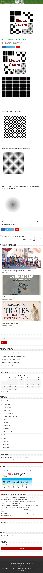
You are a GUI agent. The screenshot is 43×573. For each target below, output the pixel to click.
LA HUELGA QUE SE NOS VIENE (14, 235)
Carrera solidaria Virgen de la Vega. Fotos (16, 271)
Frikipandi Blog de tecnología (25, 563)
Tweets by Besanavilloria (8, 536)
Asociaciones (7, 407)
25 (27, 387)
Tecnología (6, 444)
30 (15, 389)
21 (4, 387)
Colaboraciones (7, 410)
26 (33, 387)
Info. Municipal (7, 432)
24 (21, 387)
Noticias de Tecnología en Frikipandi (14, 494)
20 (39, 384)
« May (3, 391)
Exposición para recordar (11, 323)
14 (4, 384)
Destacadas (6, 425)
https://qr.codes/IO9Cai (8, 460)
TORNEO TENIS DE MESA (8, 365)
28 (4, 389)
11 (27, 382)
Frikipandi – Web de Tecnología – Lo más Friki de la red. (17, 457)
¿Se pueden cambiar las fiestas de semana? (13, 356)
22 (10, 387)
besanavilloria (7, 42)
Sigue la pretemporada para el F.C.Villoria (13, 353)
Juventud (5, 441)
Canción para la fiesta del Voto (10, 362)
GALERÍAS (6, 429)
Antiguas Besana (8, 404)
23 (15, 387)
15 (10, 384)
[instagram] (24, 566)
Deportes (5, 419)
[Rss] (18, 566)
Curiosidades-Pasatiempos (14, 7)
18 (27, 384)
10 (21, 382)
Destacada (6, 422)
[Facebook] (20, 566)
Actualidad (6, 401)
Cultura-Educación (8, 413)
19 (33, 384)
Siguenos (21, 548)
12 (33, 382)
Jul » (7, 391)
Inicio (3, 7)
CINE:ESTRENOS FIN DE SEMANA (31, 239)
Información (6, 435)
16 (15, 384)
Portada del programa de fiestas (10, 359)
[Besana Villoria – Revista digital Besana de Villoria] (21, 2)
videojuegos (6, 447)
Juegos (5, 438)
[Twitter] (22, 566)
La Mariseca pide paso (10, 297)
